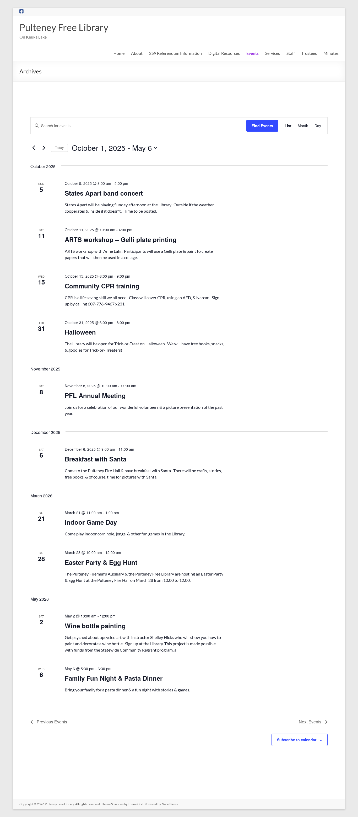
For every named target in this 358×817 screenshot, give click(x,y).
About (137, 53)
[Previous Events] (33, 148)
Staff (290, 53)
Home (118, 53)
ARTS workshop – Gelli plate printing (121, 239)
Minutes (331, 53)
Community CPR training (102, 285)
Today (59, 147)
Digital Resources (224, 53)
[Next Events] (44, 148)
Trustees (309, 53)
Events (252, 53)
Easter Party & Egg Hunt (101, 562)
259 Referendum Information (175, 53)
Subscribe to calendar (296, 739)
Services (272, 53)
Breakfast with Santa (95, 458)
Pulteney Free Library (63, 27)
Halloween (80, 331)
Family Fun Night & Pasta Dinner (113, 678)
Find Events (262, 125)
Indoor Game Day (91, 522)
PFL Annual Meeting (95, 395)
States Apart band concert (104, 193)
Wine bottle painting (95, 625)
